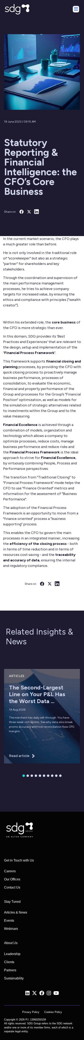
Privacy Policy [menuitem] (30, 1012)
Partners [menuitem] (10, 970)
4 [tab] (36, 775)
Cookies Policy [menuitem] (53, 1012)
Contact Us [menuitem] (12, 887)
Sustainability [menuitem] (14, 978)
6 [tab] (44, 775)
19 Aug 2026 (17, 709)
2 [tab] (28, 775)
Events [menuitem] (9, 920)
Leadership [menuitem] (12, 954)
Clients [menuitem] (9, 962)
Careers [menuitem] (10, 871)
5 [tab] (40, 775)
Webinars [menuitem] (11, 928)
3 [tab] (32, 775)
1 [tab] (23, 775)
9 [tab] (56, 775)
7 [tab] (48, 775)
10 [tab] (60, 775)
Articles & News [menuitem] (15, 912)
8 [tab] (52, 775)
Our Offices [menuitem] (12, 879)
